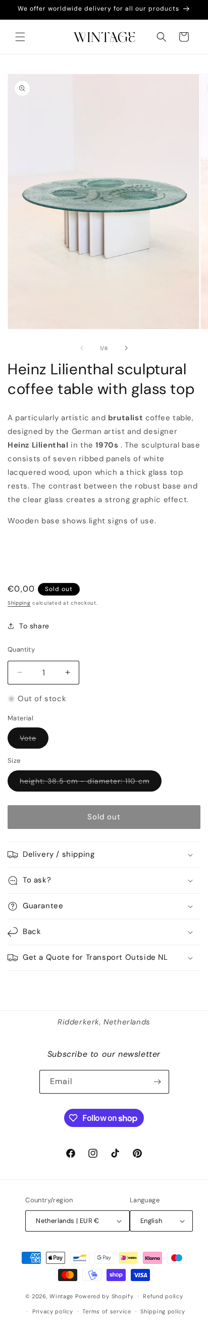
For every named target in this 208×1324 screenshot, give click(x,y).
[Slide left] (82, 348)
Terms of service (106, 1311)
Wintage (61, 1295)
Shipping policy (162, 1311)
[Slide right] (126, 348)
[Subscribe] (157, 1082)
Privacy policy (52, 1311)
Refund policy (163, 1296)
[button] (20, 37)
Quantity (21, 649)
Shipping (19, 603)
